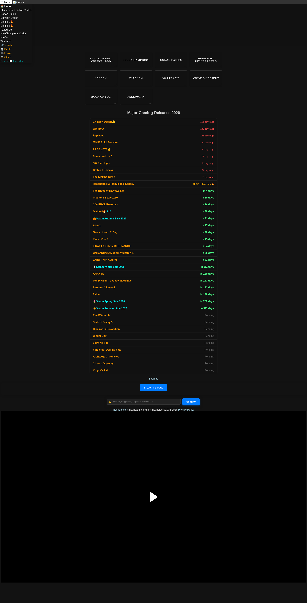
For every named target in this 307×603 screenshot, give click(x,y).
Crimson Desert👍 (104, 121)
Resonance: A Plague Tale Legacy (113, 183)
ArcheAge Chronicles (106, 356)
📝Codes (18, 2)
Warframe (5, 41)
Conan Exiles (8, 14)
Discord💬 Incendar (11, 61)
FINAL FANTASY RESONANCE (112, 246)
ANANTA (98, 273)
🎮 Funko (6, 53)
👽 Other (5, 57)
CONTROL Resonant (105, 204)
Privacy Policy (186, 409)
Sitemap (153, 378)
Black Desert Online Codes (15, 10)
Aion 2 (97, 225)
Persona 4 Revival (104, 287)
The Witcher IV (101, 315)
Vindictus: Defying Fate (107, 349)
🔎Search (6, 45)
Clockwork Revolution (106, 329)
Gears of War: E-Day (105, 232)
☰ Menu (6, 2)
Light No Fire (101, 342)
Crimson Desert (9, 17)
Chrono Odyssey (103, 363)
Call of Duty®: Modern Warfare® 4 (113, 253)
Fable (96, 294)
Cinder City (99, 336)
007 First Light (101, 163)
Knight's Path (101, 370)
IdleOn (4, 37)
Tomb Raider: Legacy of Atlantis (112, 280)
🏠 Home (5, 6)
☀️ (110, 308)
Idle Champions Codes (13, 33)
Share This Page (153, 387)
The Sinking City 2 (104, 177)
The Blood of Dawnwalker (108, 190)
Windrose (99, 128)
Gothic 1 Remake (103, 170)
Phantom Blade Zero (105, 197)
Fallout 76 (6, 29)
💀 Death (5, 49)
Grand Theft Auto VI (105, 259)
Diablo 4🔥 (6, 25)
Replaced (98, 135)
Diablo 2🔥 (6, 21)
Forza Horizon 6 (102, 156)
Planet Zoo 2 (100, 239)
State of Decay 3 (103, 322)
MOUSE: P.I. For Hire (105, 142)
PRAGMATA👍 (102, 149)
